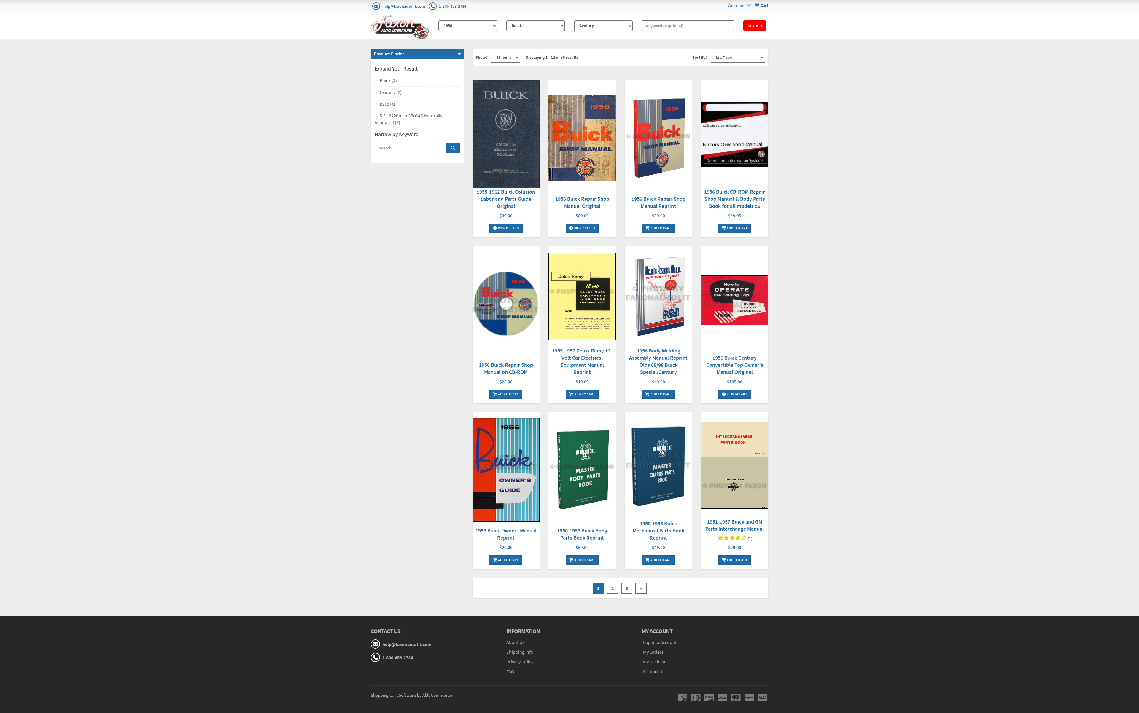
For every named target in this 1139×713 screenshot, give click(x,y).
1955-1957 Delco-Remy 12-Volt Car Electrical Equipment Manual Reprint (582, 361)
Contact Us (653, 671)
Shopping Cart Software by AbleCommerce (411, 695)
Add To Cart (660, 228)
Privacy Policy (519, 662)
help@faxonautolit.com (403, 6)
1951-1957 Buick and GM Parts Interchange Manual (734, 525)
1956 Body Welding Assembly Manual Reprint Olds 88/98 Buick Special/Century (658, 361)
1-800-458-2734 (452, 6)
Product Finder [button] (389, 54)
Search (754, 25)
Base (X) (387, 104)
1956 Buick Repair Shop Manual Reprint (658, 202)
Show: (481, 57)
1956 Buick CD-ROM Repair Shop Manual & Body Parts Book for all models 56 (734, 198)
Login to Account (660, 642)
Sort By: (699, 57)
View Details (508, 228)
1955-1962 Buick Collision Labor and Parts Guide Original (506, 198)
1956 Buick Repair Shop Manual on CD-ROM (506, 368)
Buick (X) (388, 80)
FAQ (510, 671)
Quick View (506, 135)
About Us (515, 642)
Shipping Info (519, 652)
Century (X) (391, 92)
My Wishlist (654, 662)
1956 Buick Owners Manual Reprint (506, 534)
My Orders (653, 652)
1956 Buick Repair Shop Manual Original (582, 202)
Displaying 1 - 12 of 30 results (552, 57)
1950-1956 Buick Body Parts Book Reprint (582, 534)
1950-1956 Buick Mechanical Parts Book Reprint (658, 530)
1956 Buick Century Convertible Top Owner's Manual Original (734, 364)
